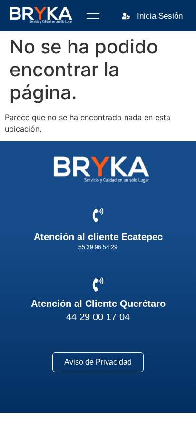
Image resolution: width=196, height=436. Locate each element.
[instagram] (98, 398)
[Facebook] (62, 398)
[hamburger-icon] (93, 16)
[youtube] (134, 398)
